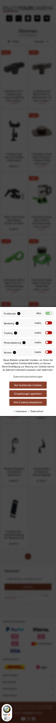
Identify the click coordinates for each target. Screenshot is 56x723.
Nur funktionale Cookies (28, 385)
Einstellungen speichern (28, 393)
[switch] (7, 718)
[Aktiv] (48, 313)
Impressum (21, 411)
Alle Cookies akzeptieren (28, 402)
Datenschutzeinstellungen (28, 376)
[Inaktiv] (48, 322)
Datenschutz (36, 411)
